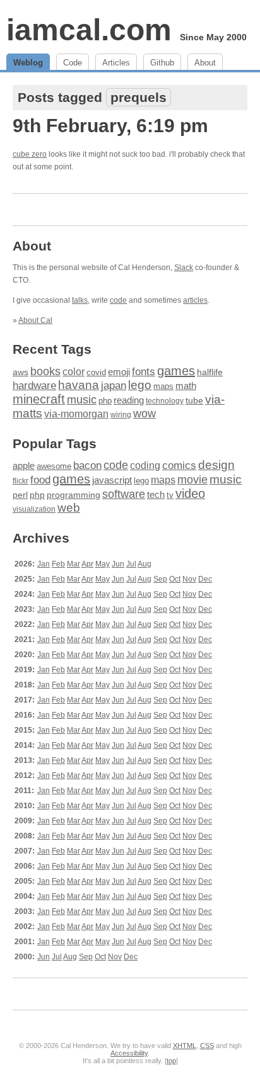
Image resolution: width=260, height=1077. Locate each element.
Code (72, 62)
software (123, 494)
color (73, 371)
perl (20, 495)
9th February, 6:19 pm (110, 125)
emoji (119, 372)
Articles (116, 62)
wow (144, 413)
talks (80, 300)
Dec (205, 579)
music (82, 399)
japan (113, 386)
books (45, 371)
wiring (120, 414)
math (185, 385)
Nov (189, 579)
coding (145, 465)
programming (73, 495)
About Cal (35, 320)
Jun (118, 564)
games (176, 371)
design (216, 464)
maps (163, 386)
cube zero (30, 154)
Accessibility (129, 1053)
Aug (144, 564)
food (40, 479)
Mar (73, 564)
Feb (58, 564)
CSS (207, 1045)
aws (20, 372)
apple (24, 465)
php (105, 401)
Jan (43, 564)
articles (195, 300)
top (171, 1060)
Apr (87, 564)
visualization (34, 509)
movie (192, 479)
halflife (210, 372)
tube (194, 400)
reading (129, 400)
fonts (143, 372)
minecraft (39, 399)
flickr (20, 480)
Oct (174, 579)
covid (96, 372)
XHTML (184, 1045)
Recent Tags (52, 349)
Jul (131, 564)
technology (165, 401)
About (205, 62)
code (118, 300)
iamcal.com (89, 30)
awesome (54, 466)
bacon (87, 465)
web (68, 507)
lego (139, 385)
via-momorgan (76, 414)
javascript (112, 480)
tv (170, 495)
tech (156, 495)
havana (78, 385)
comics (179, 465)
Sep (160, 579)
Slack (183, 267)
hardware (34, 385)
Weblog (28, 62)
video (190, 493)
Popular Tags (55, 443)
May (102, 564)
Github (162, 62)
